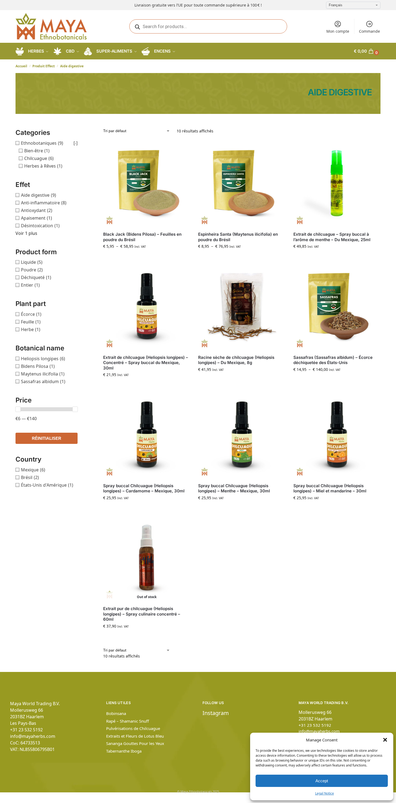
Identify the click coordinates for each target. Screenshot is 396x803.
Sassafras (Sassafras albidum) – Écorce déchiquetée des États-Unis (333, 360)
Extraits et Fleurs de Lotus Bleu (135, 736)
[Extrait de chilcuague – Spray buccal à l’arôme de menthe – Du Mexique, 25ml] (336, 183)
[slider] (18, 409)
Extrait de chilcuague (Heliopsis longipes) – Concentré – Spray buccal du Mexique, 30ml (145, 363)
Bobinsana (116, 713)
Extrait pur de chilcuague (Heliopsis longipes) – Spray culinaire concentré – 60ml (141, 614)
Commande (369, 31)
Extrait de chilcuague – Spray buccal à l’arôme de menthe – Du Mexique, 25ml (331, 237)
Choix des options (147, 257)
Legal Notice (324, 793)
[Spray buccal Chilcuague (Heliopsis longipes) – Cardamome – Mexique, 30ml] (146, 435)
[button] (385, 740)
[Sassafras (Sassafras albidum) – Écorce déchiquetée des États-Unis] (336, 306)
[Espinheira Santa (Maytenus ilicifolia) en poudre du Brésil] (241, 183)
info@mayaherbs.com (32, 736)
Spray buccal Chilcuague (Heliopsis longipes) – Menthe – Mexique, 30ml (234, 488)
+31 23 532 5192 (26, 730)
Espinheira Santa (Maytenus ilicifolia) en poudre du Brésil (238, 237)
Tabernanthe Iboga (124, 751)
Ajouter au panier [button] (336, 257)
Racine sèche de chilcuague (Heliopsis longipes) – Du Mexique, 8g (236, 360)
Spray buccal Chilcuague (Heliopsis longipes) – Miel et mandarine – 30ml (329, 488)
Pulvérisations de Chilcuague (133, 728)
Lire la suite (147, 637)
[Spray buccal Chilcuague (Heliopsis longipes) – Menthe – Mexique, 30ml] (241, 435)
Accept (321, 780)
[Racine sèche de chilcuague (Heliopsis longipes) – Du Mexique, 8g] (241, 306)
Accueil (21, 66)
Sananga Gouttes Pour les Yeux (135, 743)
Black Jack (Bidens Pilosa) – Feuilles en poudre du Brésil (142, 237)
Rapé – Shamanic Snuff (127, 721)
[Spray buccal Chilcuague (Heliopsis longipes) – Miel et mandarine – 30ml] (336, 435)
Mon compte (337, 31)
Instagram (215, 713)
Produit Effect (43, 66)
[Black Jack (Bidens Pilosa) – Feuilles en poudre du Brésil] (146, 183)
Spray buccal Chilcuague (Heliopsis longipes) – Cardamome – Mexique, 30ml (144, 488)
